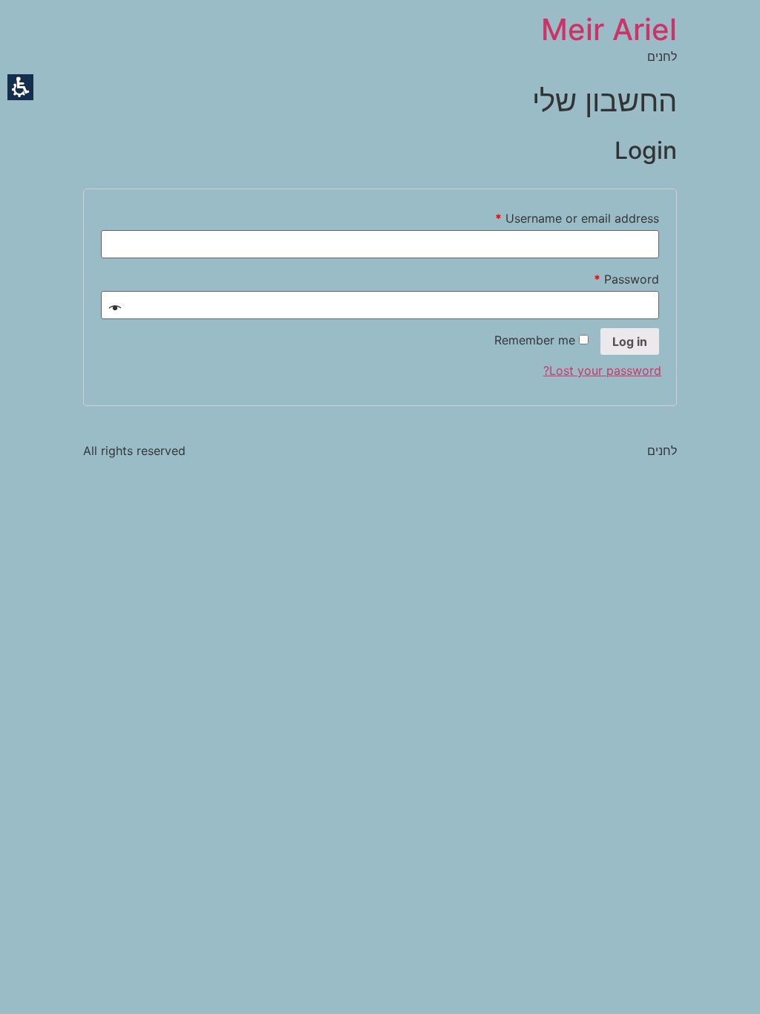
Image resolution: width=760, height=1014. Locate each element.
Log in (629, 341)
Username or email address (577, 218)
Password (626, 279)
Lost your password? (602, 370)
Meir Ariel (609, 29)
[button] (20, 87)
